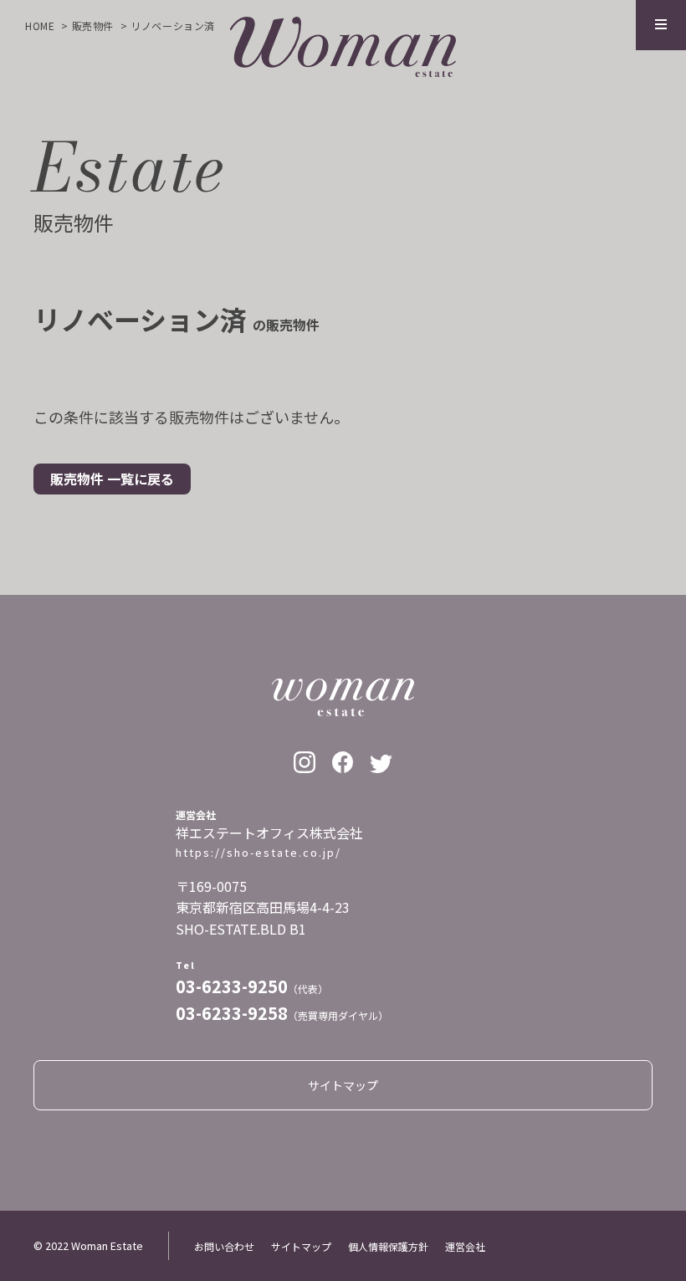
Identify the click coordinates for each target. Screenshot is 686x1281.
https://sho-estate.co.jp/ (258, 852)
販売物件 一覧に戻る (112, 479)
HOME (100, 538)
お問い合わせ (273, 538)
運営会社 (465, 1246)
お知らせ (177, 538)
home (39, 25)
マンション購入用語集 (460, 268)
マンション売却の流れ (150, 268)
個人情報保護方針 (391, 538)
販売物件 (93, 25)
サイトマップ (510, 538)
